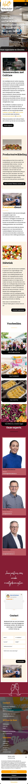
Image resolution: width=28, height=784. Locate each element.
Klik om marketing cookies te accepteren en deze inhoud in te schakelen (14, 64)
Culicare (5, 750)
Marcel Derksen (14, 595)
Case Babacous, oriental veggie (14, 424)
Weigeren (14, 775)
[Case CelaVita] (14, 389)
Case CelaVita (14, 400)
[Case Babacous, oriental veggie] (14, 413)
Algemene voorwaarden (9, 731)
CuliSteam (10, 112)
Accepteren (14, 771)
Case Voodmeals (14, 376)
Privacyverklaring (14, 782)
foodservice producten (9, 116)
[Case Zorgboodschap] (14, 341)
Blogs (4, 728)
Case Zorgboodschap (14, 352)
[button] (26, 757)
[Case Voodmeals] (14, 365)
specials (19, 116)
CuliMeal (5, 112)
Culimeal (5, 743)
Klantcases (6, 724)
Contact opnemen (18, 310)
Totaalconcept (7, 752)
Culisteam (5, 745)
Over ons (5, 726)
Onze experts (8, 125)
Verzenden (20, 661)
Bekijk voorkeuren (14, 779)
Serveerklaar (6, 748)
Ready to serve (19, 112)
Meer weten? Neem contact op (14, 183)
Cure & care (6, 741)
